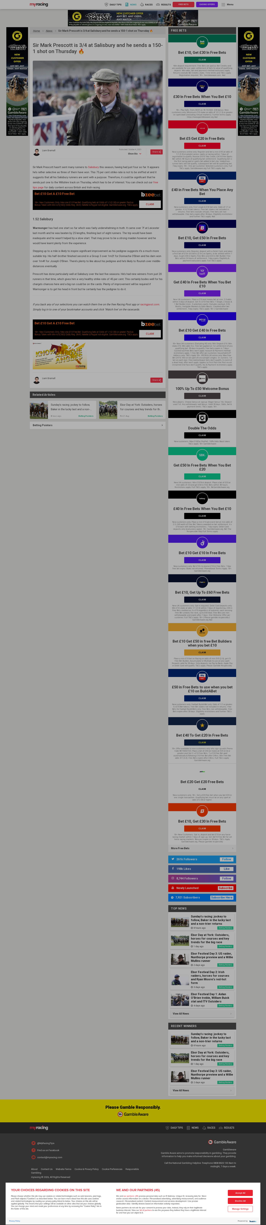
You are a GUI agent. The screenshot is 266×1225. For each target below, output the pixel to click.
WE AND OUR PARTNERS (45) (138, 1190)
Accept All (240, 1193)
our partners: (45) (130, 1196)
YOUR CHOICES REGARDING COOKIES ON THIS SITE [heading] (50, 1190)
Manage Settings (240, 1209)
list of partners (146, 1210)
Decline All (240, 1201)
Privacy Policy (14, 1221)
